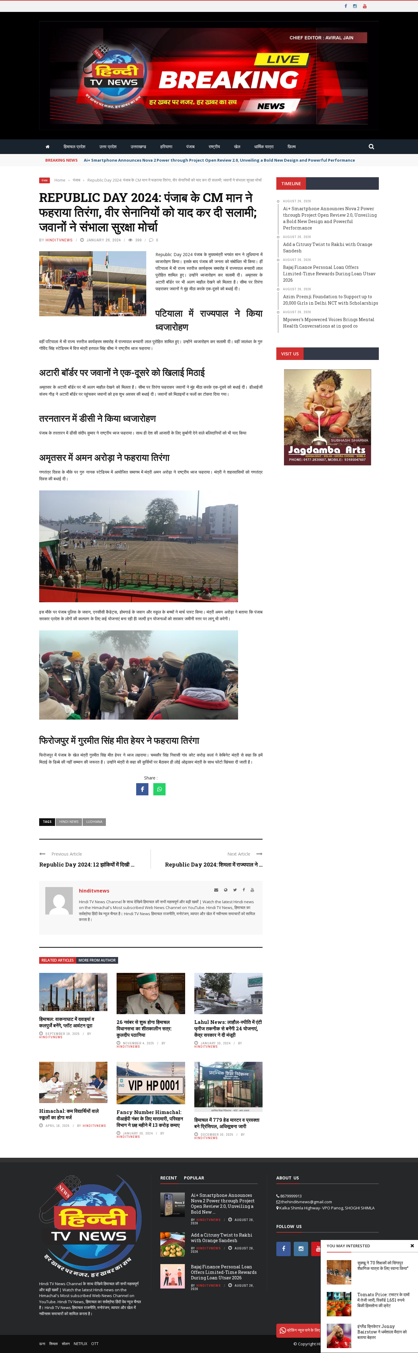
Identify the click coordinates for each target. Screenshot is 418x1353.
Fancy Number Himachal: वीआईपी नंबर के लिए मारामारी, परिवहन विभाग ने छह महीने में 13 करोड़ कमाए (150, 1118)
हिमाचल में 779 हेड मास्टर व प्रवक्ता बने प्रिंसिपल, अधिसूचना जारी (226, 1122)
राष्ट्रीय (214, 146)
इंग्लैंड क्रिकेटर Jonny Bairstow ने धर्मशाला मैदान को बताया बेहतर (382, 1331)
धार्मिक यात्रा (264, 146)
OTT (95, 1343)
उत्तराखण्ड (138, 146)
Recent (168, 1178)
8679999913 (291, 1196)
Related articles (58, 960)
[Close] (412, 1246)
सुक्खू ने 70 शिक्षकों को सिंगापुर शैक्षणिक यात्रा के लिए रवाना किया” (383, 1265)
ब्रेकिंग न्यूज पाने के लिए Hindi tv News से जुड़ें (321, 1330)
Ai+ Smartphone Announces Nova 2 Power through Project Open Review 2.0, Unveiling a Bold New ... (223, 1203)
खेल (237, 146)
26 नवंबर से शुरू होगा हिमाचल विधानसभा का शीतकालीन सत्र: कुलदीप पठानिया (144, 1028)
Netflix (80, 1343)
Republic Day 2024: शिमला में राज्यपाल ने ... (214, 864)
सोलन (66, 1343)
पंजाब (190, 146)
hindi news (68, 822)
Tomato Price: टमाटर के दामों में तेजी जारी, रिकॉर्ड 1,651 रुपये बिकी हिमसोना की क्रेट (383, 1300)
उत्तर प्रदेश (108, 146)
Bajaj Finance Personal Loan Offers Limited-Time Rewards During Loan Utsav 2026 (224, 1272)
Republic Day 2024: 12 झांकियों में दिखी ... (86, 864)
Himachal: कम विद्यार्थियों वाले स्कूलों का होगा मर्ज (69, 1114)
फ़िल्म (292, 146)
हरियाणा (166, 146)
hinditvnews (59, 240)
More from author (97, 960)
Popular (194, 1178)
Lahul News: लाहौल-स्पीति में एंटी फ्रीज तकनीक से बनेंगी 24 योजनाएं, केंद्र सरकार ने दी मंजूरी (228, 1028)
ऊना (42, 1343)
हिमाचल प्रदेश (74, 146)
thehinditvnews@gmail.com (306, 1201)
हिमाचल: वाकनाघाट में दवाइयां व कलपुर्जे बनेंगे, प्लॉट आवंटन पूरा (66, 1022)
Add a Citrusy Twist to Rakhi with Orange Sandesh (221, 1237)
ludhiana (94, 822)
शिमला (53, 1343)
